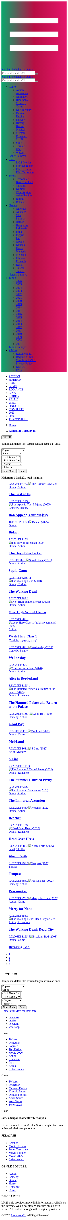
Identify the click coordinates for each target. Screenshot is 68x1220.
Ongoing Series (17, 1094)
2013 (19, 324)
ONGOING (16, 406)
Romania (21, 261)
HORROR (15, 379)
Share (33, 1010)
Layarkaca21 (18, 1215)
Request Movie (24, 356)
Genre (12, 86)
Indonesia (21, 228)
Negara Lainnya (18, 274)
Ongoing (21, 185)
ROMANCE (16, 389)
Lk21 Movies (23, 162)
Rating (20, 198)
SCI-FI (13, 386)
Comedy (21, 103)
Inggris (20, 235)
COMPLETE (16, 409)
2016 (19, 314)
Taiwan (20, 267)
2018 (19, 307)
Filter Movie (9, 471)
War (18, 149)
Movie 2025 (16, 1156)
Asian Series (16, 1098)
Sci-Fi (19, 139)
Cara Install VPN (26, 360)
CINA (12, 392)
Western (20, 152)
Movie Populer (17, 1152)
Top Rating (15, 1049)
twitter (12, 1020)
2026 (19, 281)
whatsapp (14, 1027)
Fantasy (20, 119)
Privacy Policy (24, 363)
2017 (19, 310)
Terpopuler (22, 179)
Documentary (24, 109)
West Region (23, 192)
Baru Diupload (24, 182)
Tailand (20, 271)
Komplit (20, 188)
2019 (19, 304)
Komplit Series (17, 1091)
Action (20, 90)
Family (20, 116)
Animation (22, 96)
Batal (22, 471)
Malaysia (21, 251)
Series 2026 (15, 1104)
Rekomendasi (24, 353)
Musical (20, 129)
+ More (13, 350)
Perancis (21, 218)
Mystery (20, 132)
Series (12, 175)
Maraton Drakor (18, 1088)
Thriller (20, 146)
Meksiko (21, 254)
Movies (19, 1010)
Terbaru (13, 1039)
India (19, 231)
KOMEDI (14, 382)
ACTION (14, 376)
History (20, 122)
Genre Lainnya (17, 155)
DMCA (20, 366)
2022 (19, 294)
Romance (21, 136)
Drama (20, 113)
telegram (13, 1023)
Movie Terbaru (17, 1146)
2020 (19, 300)
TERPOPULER (18, 419)
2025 (19, 284)
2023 (19, 291)
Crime (19, 106)
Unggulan (14, 1042)
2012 (19, 327)
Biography (22, 99)
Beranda (13, 1142)
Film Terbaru (23, 169)
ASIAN (13, 399)
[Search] (36, 74)
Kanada (20, 244)
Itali (18, 238)
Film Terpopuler (25, 172)
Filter (27, 1010)
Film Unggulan (24, 165)
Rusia (19, 264)
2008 (19, 340)
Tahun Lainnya (17, 347)
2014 (19, 320)
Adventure (22, 93)
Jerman (20, 221)
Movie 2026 (16, 1052)
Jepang (20, 241)
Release (20, 202)
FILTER (7, 437)
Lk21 (12, 159)
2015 (19, 317)
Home (5, 1010)
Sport (19, 142)
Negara (13, 205)
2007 (19, 343)
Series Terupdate (18, 1149)
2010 (19, 333)
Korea (19, 248)
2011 (19, 330)
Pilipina (20, 258)
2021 (19, 297)
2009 (19, 337)
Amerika (21, 208)
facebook (14, 1017)
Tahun (12, 277)
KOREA (14, 396)
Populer (13, 1046)
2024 (19, 287)
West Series (15, 1101)
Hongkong (22, 225)
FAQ (19, 370)
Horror (20, 126)
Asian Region (24, 195)
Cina (18, 215)
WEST (13, 402)
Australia (21, 211)
